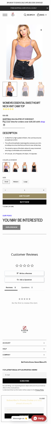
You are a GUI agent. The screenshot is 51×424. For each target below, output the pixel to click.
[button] (6, 15)
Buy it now (24, 202)
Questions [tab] (25, 287)
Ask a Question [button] (26, 279)
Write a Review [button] (25, 273)
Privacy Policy (39, 389)
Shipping (7, 119)
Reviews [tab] (9, 287)
